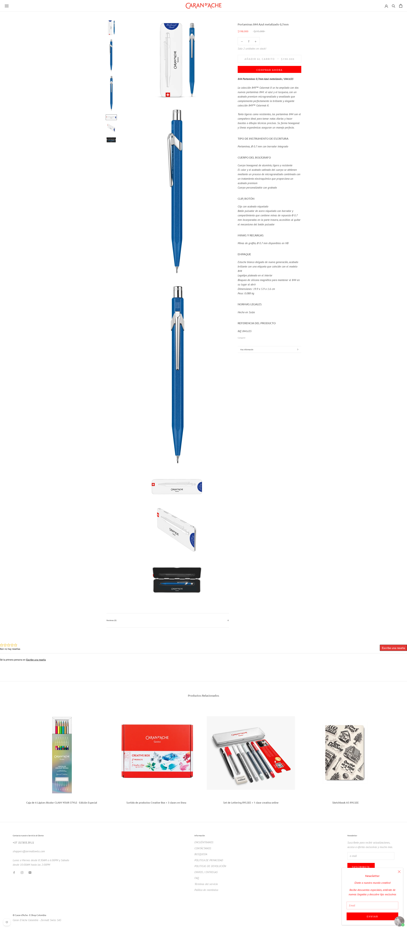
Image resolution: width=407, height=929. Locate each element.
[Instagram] (22, 872)
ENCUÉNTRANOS (203, 842)
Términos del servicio (206, 884)
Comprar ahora (269, 69)
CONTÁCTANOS (202, 848)
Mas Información (246, 349)
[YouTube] (30, 872)
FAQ (196, 878)
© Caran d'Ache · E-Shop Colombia (29, 915)
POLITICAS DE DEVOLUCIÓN (210, 866)
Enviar (372, 916)
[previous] (10, 755)
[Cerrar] (399, 871)
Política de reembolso (206, 890)
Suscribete (361, 866)
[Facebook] (248, 337)
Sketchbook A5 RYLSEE (345, 802)
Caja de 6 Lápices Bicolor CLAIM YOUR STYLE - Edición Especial (61, 802)
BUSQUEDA (200, 854)
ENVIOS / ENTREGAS (206, 872)
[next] (397, 755)
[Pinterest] (257, 337)
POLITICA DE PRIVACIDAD (208, 860)
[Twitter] (253, 337)
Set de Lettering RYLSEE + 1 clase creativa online (251, 802)
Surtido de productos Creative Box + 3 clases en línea (156, 802)
